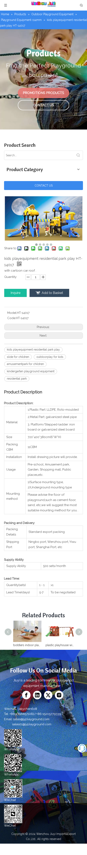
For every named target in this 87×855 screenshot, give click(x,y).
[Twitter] (48, 695)
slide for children (18, 356)
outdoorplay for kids (49, 356)
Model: (12, 313)
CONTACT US (43, 105)
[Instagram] (59, 695)
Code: (11, 318)
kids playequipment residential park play (33, 349)
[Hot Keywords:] (78, 155)
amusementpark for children (25, 364)
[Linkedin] (37, 695)
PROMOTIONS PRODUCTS (43, 93)
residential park (17, 378)
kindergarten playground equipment (30, 371)
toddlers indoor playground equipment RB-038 (27, 645)
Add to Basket (52, 293)
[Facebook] (26, 695)
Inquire (15, 293)
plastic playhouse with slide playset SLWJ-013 (60, 645)
